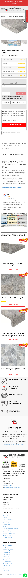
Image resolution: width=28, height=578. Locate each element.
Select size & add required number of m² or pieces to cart (14, 83)
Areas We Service (8, 535)
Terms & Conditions (8, 519)
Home (2, 14)
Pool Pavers (6, 559)
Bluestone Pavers (8, 545)
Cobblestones (7, 561)
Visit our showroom (8, 490)
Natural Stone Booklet (9, 533)
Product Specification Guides (11, 530)
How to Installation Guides (10, 528)
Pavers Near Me (7, 537)
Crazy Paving (6, 554)
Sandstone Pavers (8, 549)
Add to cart (21, 93)
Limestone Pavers (8, 551)
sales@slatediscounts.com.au (12, 487)
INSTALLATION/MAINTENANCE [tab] (17, 154)
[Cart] (23, 9)
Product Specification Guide (12, 132)
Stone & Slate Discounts (15, 574)
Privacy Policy (7, 521)
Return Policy (6, 524)
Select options (13, 269)
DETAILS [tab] (5, 154)
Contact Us (6, 522)
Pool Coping (6, 558)
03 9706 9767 (8, 485)
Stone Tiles (6, 567)
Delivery (5, 517)
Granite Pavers (7, 556)
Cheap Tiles (6, 568)
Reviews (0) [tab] (6, 157)
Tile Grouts (6, 570)
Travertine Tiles (7, 547)
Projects (5, 526)
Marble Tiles (6, 552)
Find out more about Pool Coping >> (12, 187)
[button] (2, 9)
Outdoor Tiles (6, 565)
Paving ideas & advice (9, 531)
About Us (5, 515)
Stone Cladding (7, 563)
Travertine (7, 14)
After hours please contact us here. (14, 444)
